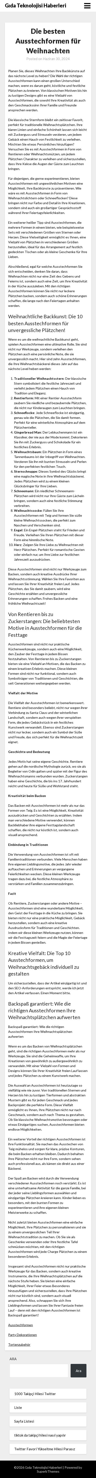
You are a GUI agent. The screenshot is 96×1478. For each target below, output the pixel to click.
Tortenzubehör (19, 1344)
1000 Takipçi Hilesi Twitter (35, 1394)
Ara (13, 1359)
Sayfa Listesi (24, 1421)
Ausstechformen (20, 1325)
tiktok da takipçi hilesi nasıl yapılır (40, 1435)
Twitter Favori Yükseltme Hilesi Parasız (44, 1449)
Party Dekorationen (22, 1335)
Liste (18, 1407)
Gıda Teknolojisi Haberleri (35, 5)
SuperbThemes (48, 1471)
